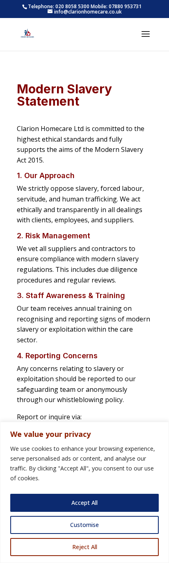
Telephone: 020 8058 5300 (58, 6)
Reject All (84, 547)
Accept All (84, 502)
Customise (84, 525)
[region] (84, 492)
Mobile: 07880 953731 (116, 6)
